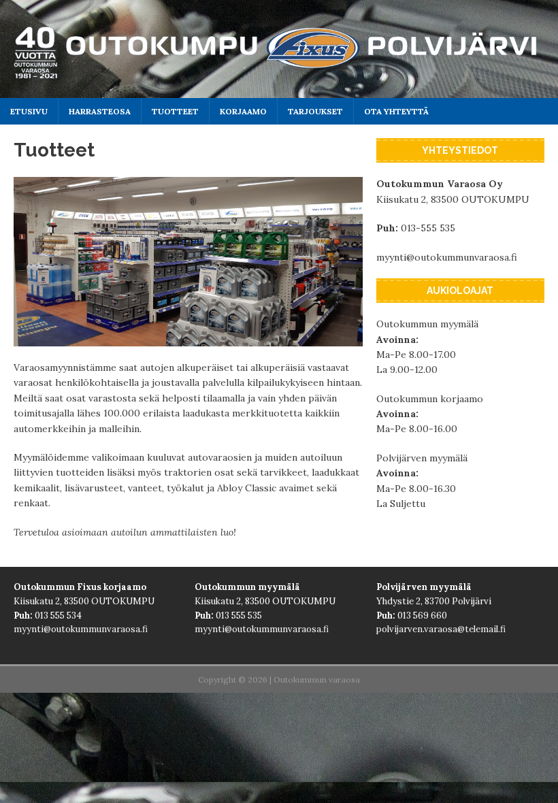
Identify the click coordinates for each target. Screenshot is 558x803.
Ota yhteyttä (396, 111)
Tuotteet (175, 111)
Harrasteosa (100, 111)
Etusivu (29, 111)
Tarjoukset (315, 111)
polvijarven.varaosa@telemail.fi (441, 629)
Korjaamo (243, 111)
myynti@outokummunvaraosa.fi (446, 257)
